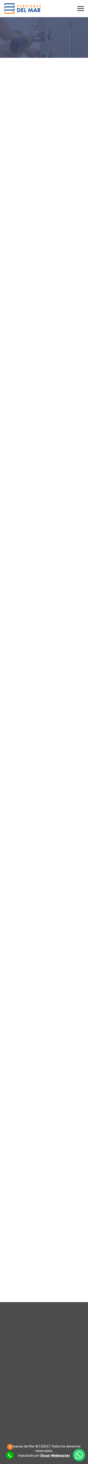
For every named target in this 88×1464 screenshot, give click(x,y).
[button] (79, 1455)
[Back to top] (10, 1447)
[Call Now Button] (10, 1455)
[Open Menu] (80, 8)
